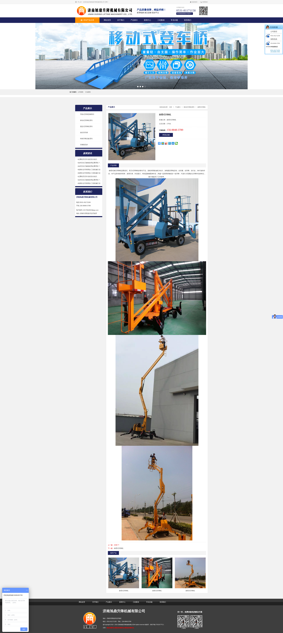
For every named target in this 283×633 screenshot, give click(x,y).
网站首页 (107, 20)
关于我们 (120, 20)
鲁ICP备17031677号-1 (157, 624)
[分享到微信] (176, 143)
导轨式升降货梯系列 (87, 114)
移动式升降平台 (129, 627)
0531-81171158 (275, 36)
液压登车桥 (84, 132)
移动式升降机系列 (86, 120)
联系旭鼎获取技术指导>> (184, 13)
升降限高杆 (84, 145)
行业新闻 (88, 92)
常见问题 (174, 20)
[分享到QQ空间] (162, 143)
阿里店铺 (166, 135)
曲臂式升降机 (202, 107)
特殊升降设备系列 (86, 138)
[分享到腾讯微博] (169, 143)
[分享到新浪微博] (166, 143)
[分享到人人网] (173, 143)
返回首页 (194, 2)
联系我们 (205, 2)
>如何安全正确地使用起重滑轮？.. (89, 163)
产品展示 (134, 20)
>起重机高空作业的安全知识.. (87, 159)
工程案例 (160, 20)
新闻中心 (147, 20)
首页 (170, 107)
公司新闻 (80, 92)
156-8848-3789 (275, 43)
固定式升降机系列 (86, 126)
